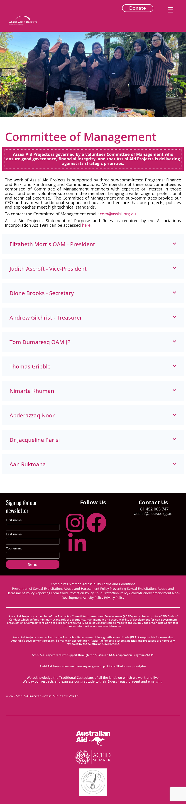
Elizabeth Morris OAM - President (52, 244)
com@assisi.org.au (118, 214)
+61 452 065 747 (153, 509)
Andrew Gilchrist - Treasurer (46, 317)
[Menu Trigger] (170, 9)
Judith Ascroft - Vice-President (48, 268)
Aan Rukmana (28, 464)
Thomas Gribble (30, 366)
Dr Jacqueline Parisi (35, 439)
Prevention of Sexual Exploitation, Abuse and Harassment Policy (60, 588)
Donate (137, 8)
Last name (14, 534)
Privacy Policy (114, 597)
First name (14, 520)
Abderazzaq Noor (32, 415)
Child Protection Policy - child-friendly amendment (133, 593)
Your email (14, 548)
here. (87, 225)
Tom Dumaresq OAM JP (40, 342)
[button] (93, 244)
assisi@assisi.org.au (153, 513)
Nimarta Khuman (32, 391)
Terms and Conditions (118, 584)
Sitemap (75, 584)
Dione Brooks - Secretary (42, 293)
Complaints (59, 584)
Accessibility (91, 584)
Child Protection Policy (77, 593)
